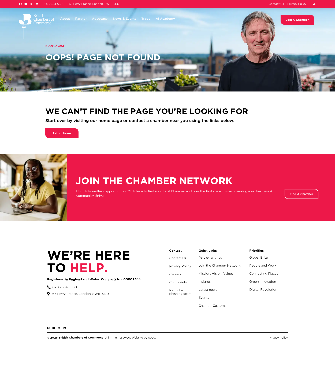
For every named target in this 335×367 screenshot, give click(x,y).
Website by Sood (143, 337)
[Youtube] (26, 4)
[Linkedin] (36, 4)
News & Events (124, 18)
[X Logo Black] (59, 328)
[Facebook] (20, 4)
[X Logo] (31, 4)
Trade (145, 18)
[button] (314, 4)
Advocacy (100, 18)
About (65, 18)
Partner (81, 18)
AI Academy (165, 18)
